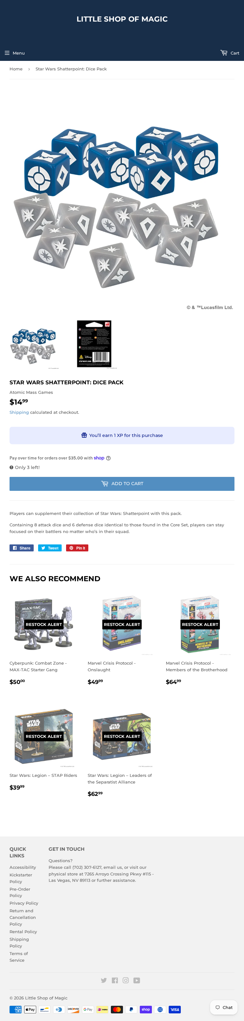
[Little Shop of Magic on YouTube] (136, 981)
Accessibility (23, 867)
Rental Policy (23, 931)
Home (16, 68)
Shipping (19, 412)
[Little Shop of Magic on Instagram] (126, 981)
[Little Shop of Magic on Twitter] (104, 981)
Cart (234, 52)
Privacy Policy (24, 903)
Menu (19, 52)
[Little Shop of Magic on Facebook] (115, 981)
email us (113, 867)
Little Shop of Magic (122, 19)
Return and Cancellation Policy (23, 917)
